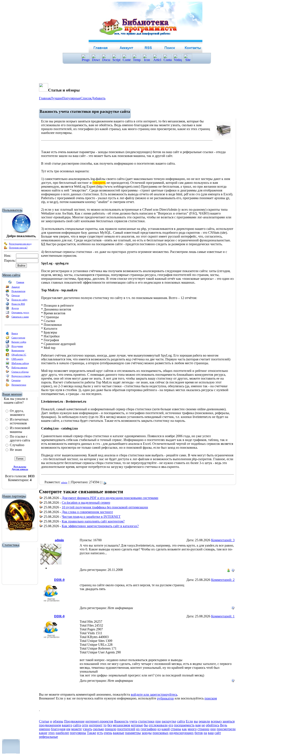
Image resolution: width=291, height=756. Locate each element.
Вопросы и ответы (21, 376)
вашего (67, 725)
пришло (110, 729)
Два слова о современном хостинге (87, 512)
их (138, 729)
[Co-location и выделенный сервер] (41, 503)
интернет (95, 725)
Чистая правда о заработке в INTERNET (91, 516)
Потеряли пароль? (18, 247)
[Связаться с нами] (7, 317)
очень (108, 733)
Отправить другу (20, 312)
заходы (147, 733)
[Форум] (7, 309)
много (192, 729)
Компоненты (18, 350)
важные (118, 733)
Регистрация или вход (20, 243)
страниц (203, 729)
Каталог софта (19, 342)
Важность (121, 721)
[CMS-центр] (7, 359)
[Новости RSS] (7, 304)
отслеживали (158, 725)
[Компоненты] (7, 351)
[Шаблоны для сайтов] (7, 364)
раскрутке (169, 721)
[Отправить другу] (7, 313)
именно (44, 729)
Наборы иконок (19, 367)
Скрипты (16, 380)
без (109, 725)
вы (196, 721)
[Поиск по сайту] (7, 300)
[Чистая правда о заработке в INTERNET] (41, 517)
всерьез (216, 721)
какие (43, 733)
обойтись (212, 725)
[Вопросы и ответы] (7, 377)
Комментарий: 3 (223, 540)
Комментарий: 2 (223, 580)
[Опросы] (7, 296)
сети (85, 725)
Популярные (71, 98)
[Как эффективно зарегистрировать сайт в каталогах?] (41, 526)
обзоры (58, 721)
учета (133, 721)
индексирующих (181, 733)
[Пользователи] (7, 292)
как (184, 729)
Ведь (223, 725)
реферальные (48, 737)
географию (149, 729)
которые (137, 725)
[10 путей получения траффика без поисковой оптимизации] (41, 508)
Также (91, 733)
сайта (181, 721)
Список (86, 98)
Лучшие (56, 98)
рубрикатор (165, 698)
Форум (15, 308)
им (68, 729)
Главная (20, 282)
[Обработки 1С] (7, 355)
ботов (198, 733)
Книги (15, 333)
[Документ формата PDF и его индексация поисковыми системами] (41, 498)
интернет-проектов (99, 721)
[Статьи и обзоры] (7, 372)
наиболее (62, 733)
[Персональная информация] (233, 569)
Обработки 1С (19, 354)
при (158, 721)
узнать (87, 729)
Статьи (44, 721)
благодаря (58, 729)
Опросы (16, 295)
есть (100, 733)
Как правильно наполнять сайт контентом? (93, 521)
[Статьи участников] (7, 386)
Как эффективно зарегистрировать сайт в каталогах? (100, 526)
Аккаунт (16, 287)
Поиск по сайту (19, 299)
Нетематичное (19, 384)
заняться (228, 721)
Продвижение (74, 721)
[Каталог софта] (7, 342)
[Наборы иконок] (7, 368)
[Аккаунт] (7, 287)
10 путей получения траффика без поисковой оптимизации (105, 507)
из (159, 729)
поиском (211, 698)
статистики (146, 721)
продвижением (50, 725)
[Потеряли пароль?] (5, 248)
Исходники (17, 346)
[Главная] (10, 283)
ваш (211, 733)
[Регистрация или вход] (5, 244)
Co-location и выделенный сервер (86, 502)
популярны (78, 733)
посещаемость (184, 725)
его (171, 725)
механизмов (121, 725)
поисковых (161, 733)
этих (51, 733)
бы (146, 725)
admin (64, 482)
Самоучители (18, 337)
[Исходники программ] (7, 347)
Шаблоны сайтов (20, 363)
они (213, 729)
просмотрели (226, 729)
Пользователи (18, 291)
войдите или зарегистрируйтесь (154, 694)
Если (189, 721)
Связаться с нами (20, 316)
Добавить (98, 98)
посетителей (126, 729)
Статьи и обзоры (20, 371)
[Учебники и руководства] (7, 338)
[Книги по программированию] (7, 334)
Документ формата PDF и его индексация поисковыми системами (110, 498)
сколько (98, 729)
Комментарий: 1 (223, 616)
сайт (218, 733)
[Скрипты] (7, 381)
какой (165, 729)
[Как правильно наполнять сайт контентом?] (41, 522)
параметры (133, 733)
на (205, 733)
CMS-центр (17, 359)
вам (198, 725)
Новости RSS (18, 304)
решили (204, 721)
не (203, 725)
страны (176, 729)
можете (76, 729)
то (105, 725)
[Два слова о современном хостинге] (41, 512)
